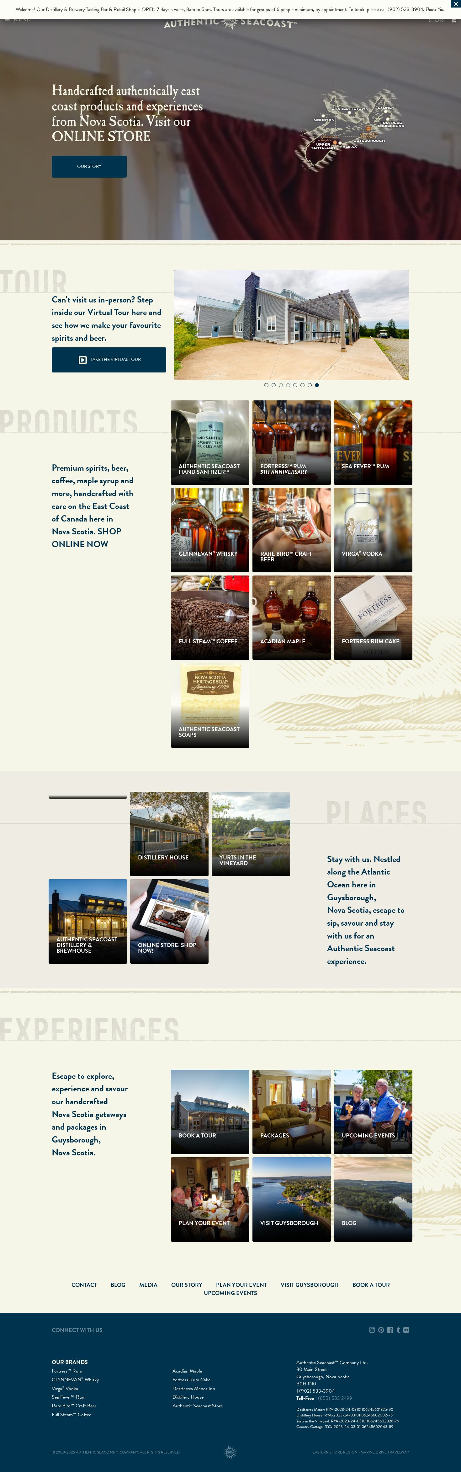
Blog (118, 1285)
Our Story (89, 166)
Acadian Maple (187, 1371)
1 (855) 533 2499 (333, 1398)
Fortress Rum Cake (191, 1380)
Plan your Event (241, 1285)
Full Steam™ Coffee (71, 1414)
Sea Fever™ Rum (69, 1397)
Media (148, 1285)
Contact (84, 1285)
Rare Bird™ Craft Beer (74, 1406)
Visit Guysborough (310, 1285)
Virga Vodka (65, 1388)
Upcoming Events (230, 1293)
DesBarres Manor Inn (193, 1388)
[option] (291, 325)
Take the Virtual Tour (115, 359)
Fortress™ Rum (67, 1371)
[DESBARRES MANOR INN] (88, 795)
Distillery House (188, 1397)
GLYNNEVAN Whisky (75, 1380)
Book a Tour (371, 1285)
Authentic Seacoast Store (197, 1406)
